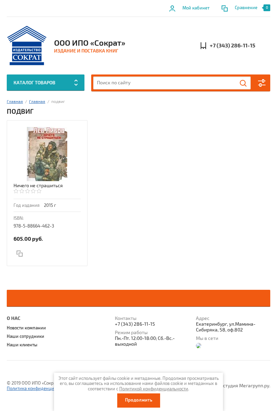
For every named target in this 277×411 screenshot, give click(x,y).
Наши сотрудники (25, 336)
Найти (243, 83)
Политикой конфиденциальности (153, 389)
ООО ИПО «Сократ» (89, 43)
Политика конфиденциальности (40, 388)
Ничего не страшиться (38, 186)
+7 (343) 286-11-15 (232, 45)
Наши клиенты (22, 345)
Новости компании (26, 328)
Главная (15, 101)
